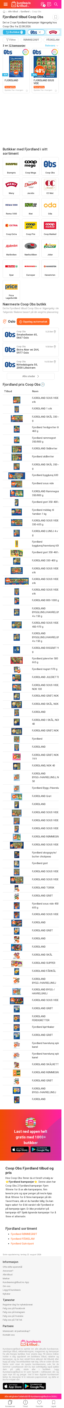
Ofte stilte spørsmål (12, 1267)
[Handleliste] (49, 4)
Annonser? (8, 1271)
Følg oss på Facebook (14, 1308)
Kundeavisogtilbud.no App (16, 1282)
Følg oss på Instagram (14, 1312)
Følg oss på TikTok (12, 1320)
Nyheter (6, 1294)
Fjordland (25, 11)
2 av (14, 45)
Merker (6, 1278)
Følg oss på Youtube (13, 1316)
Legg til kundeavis (12, 1290)
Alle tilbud (13, 11)
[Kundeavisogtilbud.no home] (21, 4)
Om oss (6, 1286)
